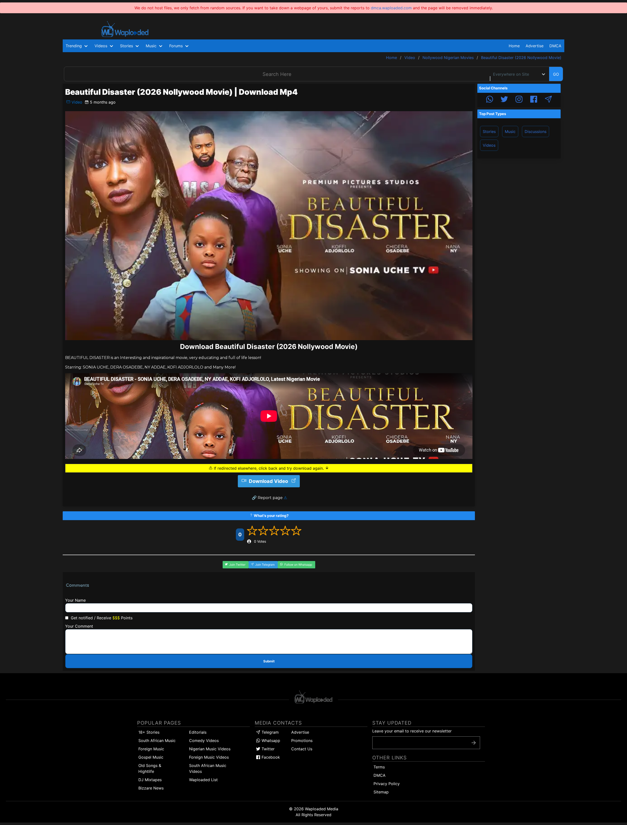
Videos (489, 145)
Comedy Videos (204, 740)
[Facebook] (533, 100)
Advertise (300, 732)
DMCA (555, 45)
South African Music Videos (207, 768)
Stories (489, 131)
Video (76, 102)
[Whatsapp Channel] (489, 100)
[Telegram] (548, 100)
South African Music (157, 740)
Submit (269, 661)
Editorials (197, 732)
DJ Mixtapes (150, 779)
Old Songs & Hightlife (149, 768)
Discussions (535, 131)
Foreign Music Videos (209, 757)
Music (510, 131)
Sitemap (381, 791)
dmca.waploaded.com (391, 7)
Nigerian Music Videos (209, 748)
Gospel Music (150, 757)
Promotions (302, 740)
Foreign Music (151, 748)
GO (556, 74)
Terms (379, 767)
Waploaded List (203, 779)
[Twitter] (504, 100)
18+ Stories (148, 732)
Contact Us (301, 748)
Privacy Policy (387, 783)
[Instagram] (519, 100)
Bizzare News (151, 788)
